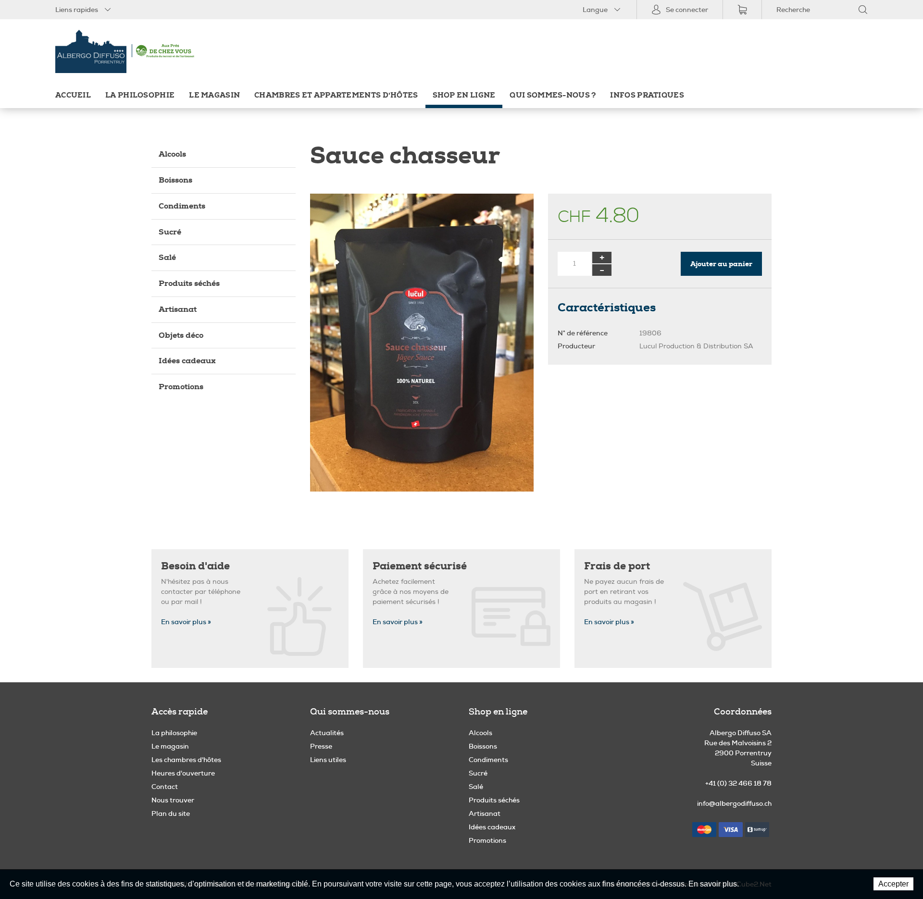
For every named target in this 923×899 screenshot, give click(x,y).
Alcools (172, 154)
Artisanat (178, 309)
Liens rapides (76, 9)
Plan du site (170, 813)
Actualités (327, 732)
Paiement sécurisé (420, 566)
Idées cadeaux (187, 361)
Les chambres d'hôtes (186, 759)
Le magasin (214, 95)
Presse (321, 746)
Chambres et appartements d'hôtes (336, 95)
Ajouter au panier (721, 263)
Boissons (175, 180)
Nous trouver (172, 800)
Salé (167, 257)
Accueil (73, 95)
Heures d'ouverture (183, 773)
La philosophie (140, 95)
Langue (595, 9)
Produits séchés (189, 283)
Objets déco (181, 335)
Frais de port (617, 566)
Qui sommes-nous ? (553, 95)
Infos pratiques (647, 95)
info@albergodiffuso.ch (734, 803)
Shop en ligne (464, 95)
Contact (164, 786)
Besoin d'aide (195, 566)
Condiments (182, 206)
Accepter (893, 884)
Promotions (181, 387)
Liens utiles (328, 759)
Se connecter (687, 9)
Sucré (170, 232)
